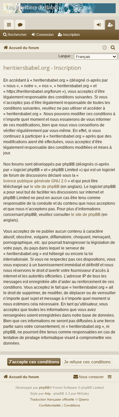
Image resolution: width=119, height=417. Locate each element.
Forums (21, 26)
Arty (48, 393)
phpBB (44, 387)
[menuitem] (113, 47)
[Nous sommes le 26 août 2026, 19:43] (104, 48)
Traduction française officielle (52, 399)
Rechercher (17, 35)
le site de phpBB (45, 186)
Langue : (65, 56)
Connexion (45, 35)
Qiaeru (84, 399)
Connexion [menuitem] (100, 26)
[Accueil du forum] (59, 8)
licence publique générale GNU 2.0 (35, 181)
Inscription (71, 35)
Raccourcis (10, 26)
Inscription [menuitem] (111, 26)
